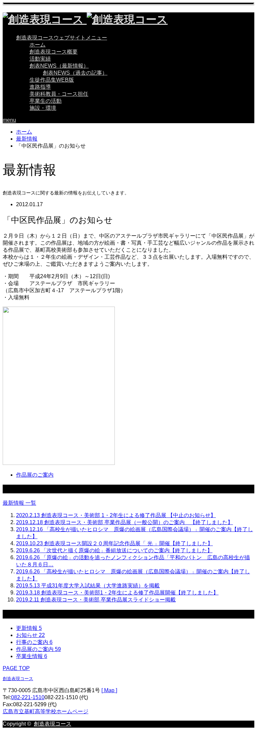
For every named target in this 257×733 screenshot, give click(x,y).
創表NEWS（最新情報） (59, 66)
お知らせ (30, 635)
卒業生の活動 (45, 101)
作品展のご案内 (35, 475)
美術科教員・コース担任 (58, 94)
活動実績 (40, 59)
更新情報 (29, 628)
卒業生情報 (31, 656)
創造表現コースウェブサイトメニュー (61, 37)
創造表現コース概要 (53, 52)
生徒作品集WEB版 (51, 80)
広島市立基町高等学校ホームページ (45, 711)
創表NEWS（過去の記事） (75, 73)
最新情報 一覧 (19, 503)
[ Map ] (109, 690)
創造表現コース (18, 678)
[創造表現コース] (85, 19)
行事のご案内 (34, 642)
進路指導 (40, 87)
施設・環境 (42, 108)
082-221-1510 (28, 697)
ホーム (37, 45)
